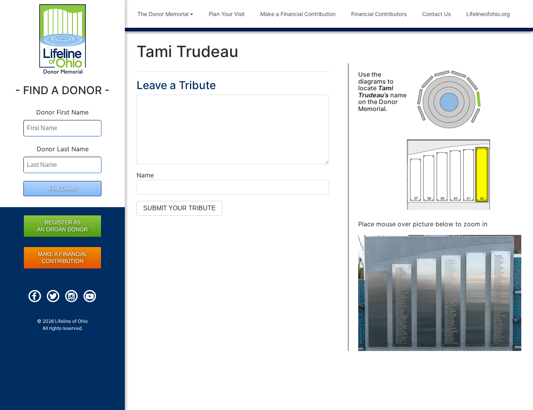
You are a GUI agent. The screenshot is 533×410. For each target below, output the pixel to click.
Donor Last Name (63, 149)
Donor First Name (62, 112)
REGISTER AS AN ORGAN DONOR (62, 226)
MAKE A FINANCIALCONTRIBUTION (62, 257)
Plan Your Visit (227, 14)
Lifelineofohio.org (488, 14)
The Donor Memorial (162, 14)
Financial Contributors (379, 14)
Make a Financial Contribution (298, 14)
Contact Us (436, 14)
